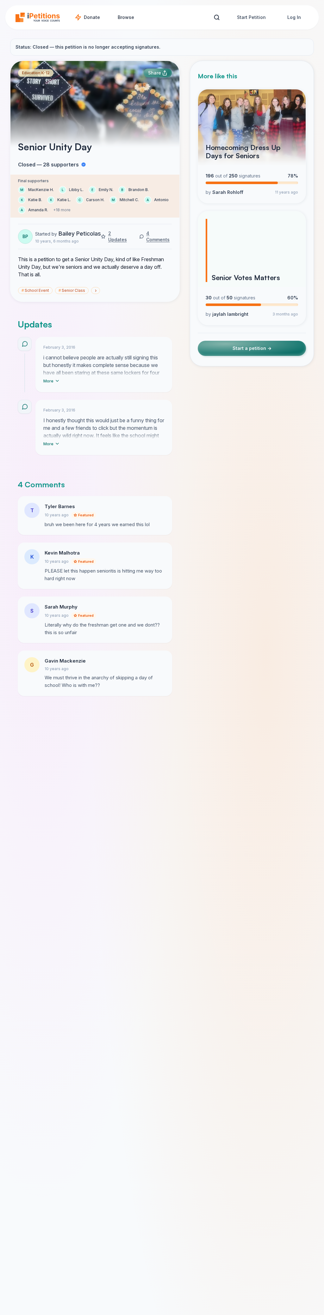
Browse (126, 17)
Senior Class (72, 290)
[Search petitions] (216, 17)
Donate (92, 17)
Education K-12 (36, 72)
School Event (35, 290)
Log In (294, 17)
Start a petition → (252, 348)
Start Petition (251, 17)
